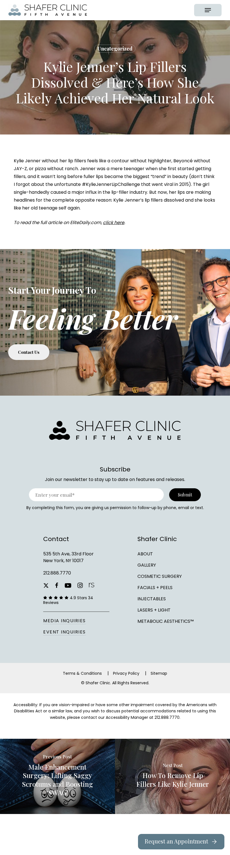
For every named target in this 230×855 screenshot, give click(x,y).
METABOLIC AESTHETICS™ (165, 621)
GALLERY (146, 565)
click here (113, 222)
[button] (208, 10)
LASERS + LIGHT (154, 610)
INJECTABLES (151, 599)
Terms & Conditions (82, 673)
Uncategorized (114, 48)
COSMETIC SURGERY (159, 576)
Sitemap (159, 673)
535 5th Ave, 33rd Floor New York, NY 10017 (68, 557)
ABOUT (145, 554)
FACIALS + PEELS (155, 587)
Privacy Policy (126, 673)
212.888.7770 (57, 573)
